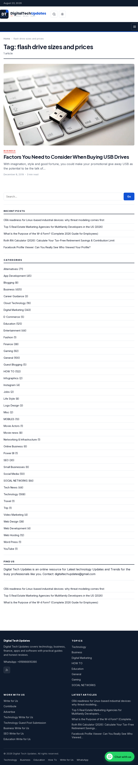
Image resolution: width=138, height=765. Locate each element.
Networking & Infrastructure (20, 439)
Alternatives (11, 268)
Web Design (11, 521)
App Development (15, 275)
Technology (11, 494)
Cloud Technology (15, 303)
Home (7, 38)
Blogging (9, 282)
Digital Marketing (14, 309)
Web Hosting (11, 535)
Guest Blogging (13, 364)
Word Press (11, 541)
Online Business (13, 446)
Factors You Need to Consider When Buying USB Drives (66, 157)
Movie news (11, 432)
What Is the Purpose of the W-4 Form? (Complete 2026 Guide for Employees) (51, 233)
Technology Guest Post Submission (25, 722)
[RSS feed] (7, 670)
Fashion (8, 337)
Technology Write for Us (18, 717)
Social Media (11, 473)
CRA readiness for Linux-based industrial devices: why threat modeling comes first (54, 220)
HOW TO (9, 371)
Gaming (8, 350)
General (8, 357)
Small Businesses (14, 467)
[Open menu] (134, 26)
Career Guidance (14, 296)
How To (52, 759)
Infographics (11, 378)
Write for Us (11, 700)
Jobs (7, 391)
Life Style (9, 398)
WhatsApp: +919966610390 (20, 661)
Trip (6, 507)
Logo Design (11, 405)
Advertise (9, 711)
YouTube (9, 548)
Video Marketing (14, 514)
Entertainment (12, 330)
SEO (6, 460)
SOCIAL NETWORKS (16, 480)
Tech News (10, 487)
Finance (8, 344)
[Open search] (54, 14)
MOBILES (9, 419)
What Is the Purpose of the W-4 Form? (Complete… (102, 719)
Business (10, 151)
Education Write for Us (17, 739)
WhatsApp (82, 759)
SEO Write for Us (14, 733)
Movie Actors (12, 425)
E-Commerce (12, 316)
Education (9, 323)
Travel (7, 501)
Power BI (9, 453)
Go (129, 196)
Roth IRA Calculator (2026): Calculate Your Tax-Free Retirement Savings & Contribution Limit (59, 240)
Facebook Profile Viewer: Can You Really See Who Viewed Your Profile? (47, 247)
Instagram (10, 385)
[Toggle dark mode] (62, 14)
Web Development (15, 528)
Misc (6, 412)
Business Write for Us (16, 728)
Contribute (10, 706)
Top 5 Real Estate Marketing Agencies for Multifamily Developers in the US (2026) (53, 226)
